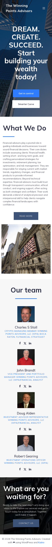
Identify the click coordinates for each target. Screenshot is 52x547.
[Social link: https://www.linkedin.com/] (31, 343)
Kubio (41, 542)
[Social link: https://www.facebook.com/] (21, 343)
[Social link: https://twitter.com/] (26, 343)
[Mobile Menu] (43, 8)
